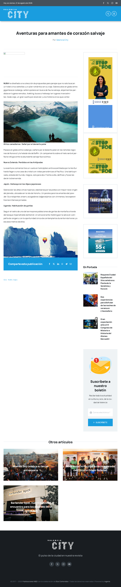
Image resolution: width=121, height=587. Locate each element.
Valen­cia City (62, 39)
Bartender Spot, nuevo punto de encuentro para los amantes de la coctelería (31, 506)
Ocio (5, 280)
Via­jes (15, 280)
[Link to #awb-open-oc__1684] (114, 13)
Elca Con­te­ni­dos (62, 581)
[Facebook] (49, 264)
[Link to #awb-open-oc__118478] (108, 13)
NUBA (10, 280)
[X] (54, 264)
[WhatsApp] (62, 264)
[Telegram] (66, 264)
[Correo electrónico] (71, 264)
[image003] (14, 53)
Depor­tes (90, 476)
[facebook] (104, 3)
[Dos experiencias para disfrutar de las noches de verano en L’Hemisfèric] (90, 296)
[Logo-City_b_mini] (16, 10)
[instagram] (112, 3)
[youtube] (116, 3)
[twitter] (108, 3)
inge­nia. (107, 581)
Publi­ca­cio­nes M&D (30, 581)
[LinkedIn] (58, 264)
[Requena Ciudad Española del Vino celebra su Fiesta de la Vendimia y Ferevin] (90, 273)
